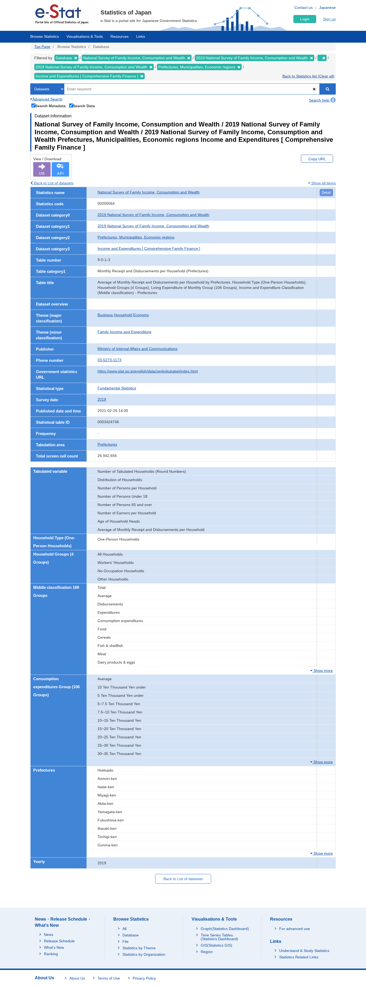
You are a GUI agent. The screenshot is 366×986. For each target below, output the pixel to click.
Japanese (327, 7)
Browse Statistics (44, 36)
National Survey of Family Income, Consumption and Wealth (149, 192)
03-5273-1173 (109, 360)
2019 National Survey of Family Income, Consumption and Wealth (153, 215)
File (125, 941)
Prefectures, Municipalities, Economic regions (136, 237)
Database (130, 935)
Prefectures (107, 444)
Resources (119, 36)
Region (207, 952)
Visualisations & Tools (84, 36)
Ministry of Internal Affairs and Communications (137, 349)
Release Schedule (59, 941)
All (124, 929)
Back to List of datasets (53, 183)
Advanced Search (47, 99)
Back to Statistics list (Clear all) (308, 76)
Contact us (303, 7)
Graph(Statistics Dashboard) (225, 929)
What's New (54, 947)
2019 (102, 399)
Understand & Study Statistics (304, 950)
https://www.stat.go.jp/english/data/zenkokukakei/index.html (148, 371)
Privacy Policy (144, 978)
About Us (77, 978)
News (48, 934)
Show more (322, 670)
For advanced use (294, 929)
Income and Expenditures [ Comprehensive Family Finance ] (149, 248)
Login (304, 19)
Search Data (84, 106)
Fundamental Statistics (117, 388)
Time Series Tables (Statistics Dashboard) (219, 937)
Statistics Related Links (298, 957)
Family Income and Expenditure (124, 332)
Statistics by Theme (139, 948)
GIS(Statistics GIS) (216, 945)
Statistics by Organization (143, 954)
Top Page (42, 46)
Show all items (323, 183)
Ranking (51, 954)
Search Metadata (50, 106)
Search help (319, 100)
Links (140, 36)
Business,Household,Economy (123, 315)
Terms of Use (109, 978)
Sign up (329, 19)
